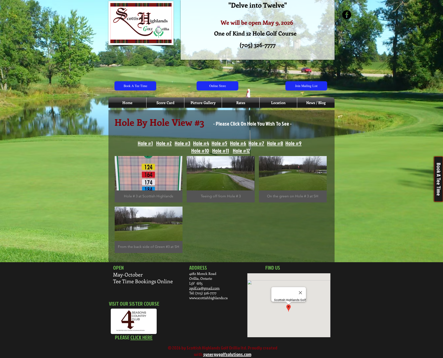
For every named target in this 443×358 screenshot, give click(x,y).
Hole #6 (238, 143)
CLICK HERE (141, 337)
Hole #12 (241, 150)
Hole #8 (275, 143)
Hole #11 (220, 150)
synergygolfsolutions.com (227, 354)
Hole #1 (145, 143)
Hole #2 (164, 143)
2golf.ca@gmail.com (204, 288)
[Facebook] (346, 14)
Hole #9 (293, 143)
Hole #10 (200, 150)
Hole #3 (182, 143)
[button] (149, 179)
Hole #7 (256, 143)
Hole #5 (219, 143)
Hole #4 (201, 143)
